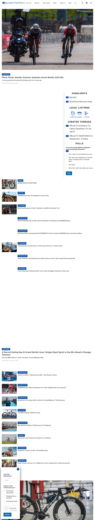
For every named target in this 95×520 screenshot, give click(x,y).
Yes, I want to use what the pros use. (80, 154)
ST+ (75, 3)
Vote (69, 173)
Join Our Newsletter (8, 475)
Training (22, 243)
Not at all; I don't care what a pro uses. (81, 168)
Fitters (86, 117)
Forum (55, 3)
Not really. (72, 165)
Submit (7, 514)
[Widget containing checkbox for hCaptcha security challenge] (10, 508)
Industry (22, 460)
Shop (70, 3)
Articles (28, 3)
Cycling (21, 205)
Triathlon (22, 218)
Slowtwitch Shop (11, 501)
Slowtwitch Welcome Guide (80, 101)
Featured (6, 74)
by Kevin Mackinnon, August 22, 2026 (10, 83)
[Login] (87, 3)
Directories (46, 3)
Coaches (73, 117)
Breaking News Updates (11, 497)
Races (79, 117)
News (20, 180)
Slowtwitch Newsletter (10, 492)
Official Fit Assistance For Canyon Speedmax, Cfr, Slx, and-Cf (80, 129)
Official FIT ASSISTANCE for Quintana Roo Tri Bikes (81, 137)
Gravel (21, 193)
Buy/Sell (37, 3)
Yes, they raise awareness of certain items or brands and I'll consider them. (80, 159)
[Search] (82, 3)
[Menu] (91, 3)
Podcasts (63, 3)
